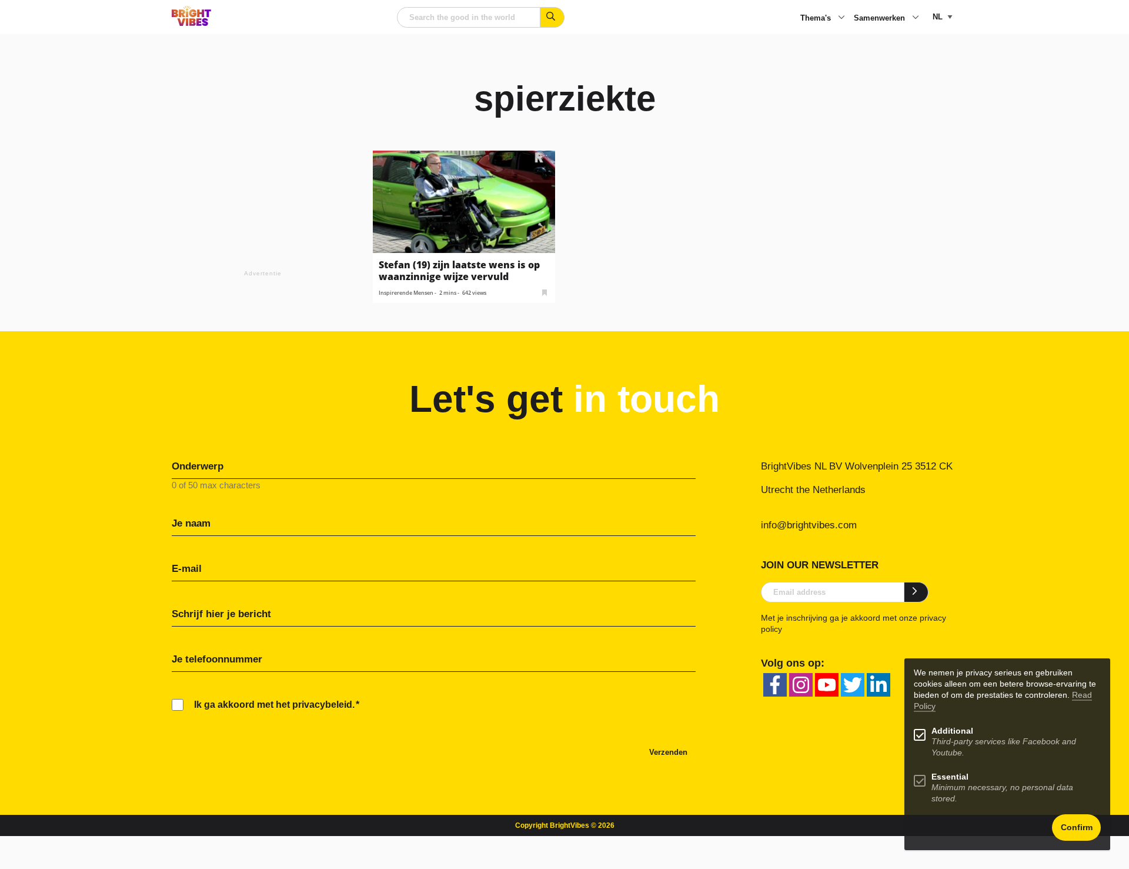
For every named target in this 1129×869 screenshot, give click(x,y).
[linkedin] (878, 685)
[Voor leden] (544, 292)
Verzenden (668, 752)
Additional (952, 731)
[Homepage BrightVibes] (191, 23)
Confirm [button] (1077, 827)
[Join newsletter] (916, 592)
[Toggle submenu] (841, 18)
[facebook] (775, 685)
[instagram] (801, 685)
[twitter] (852, 685)
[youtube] (827, 685)
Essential (949, 777)
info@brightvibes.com (809, 525)
